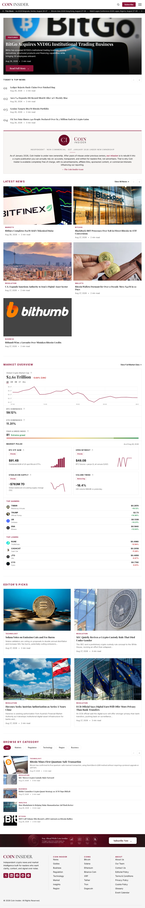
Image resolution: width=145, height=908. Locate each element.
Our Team (119, 863)
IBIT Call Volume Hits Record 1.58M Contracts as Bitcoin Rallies (46, 819)
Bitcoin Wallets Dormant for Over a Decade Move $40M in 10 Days (105, 288)
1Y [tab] (20, 382)
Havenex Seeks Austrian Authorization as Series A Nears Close (36, 708)
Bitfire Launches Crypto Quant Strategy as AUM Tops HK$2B (44, 791)
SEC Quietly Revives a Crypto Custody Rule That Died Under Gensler (105, 639)
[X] (5, 875)
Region (62, 748)
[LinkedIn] (11, 875)
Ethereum (88, 868)
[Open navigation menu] (140, 4)
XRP (86, 876)
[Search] (118, 4)
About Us (119, 859)
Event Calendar (122, 892)
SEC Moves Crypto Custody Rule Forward (36, 777)
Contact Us (120, 868)
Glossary (119, 888)
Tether (87, 880)
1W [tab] (11, 382)
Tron (86, 884)
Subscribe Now (123, 840)
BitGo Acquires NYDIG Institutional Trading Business (59, 44)
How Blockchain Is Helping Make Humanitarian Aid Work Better (46, 805)
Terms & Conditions (124, 876)
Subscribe (128, 4)
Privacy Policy (121, 880)
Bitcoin (87, 859)
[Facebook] (17, 875)
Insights (56, 884)
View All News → (122, 181)
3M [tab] (16, 382)
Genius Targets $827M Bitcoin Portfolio (29, 108)
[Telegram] (28, 875)
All (7, 748)
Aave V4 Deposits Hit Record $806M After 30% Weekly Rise (39, 97)
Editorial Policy (122, 872)
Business (75, 748)
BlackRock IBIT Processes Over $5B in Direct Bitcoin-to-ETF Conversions (106, 232)
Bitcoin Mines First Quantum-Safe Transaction (55, 761)
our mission (112, 155)
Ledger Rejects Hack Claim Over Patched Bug (32, 87)
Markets (18, 748)
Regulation (32, 748)
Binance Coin (90, 872)
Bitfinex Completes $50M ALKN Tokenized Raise (29, 230)
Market (56, 880)
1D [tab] (7, 382)
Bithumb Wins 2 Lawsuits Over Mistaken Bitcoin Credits (33, 342)
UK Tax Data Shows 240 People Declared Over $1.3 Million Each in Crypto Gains (49, 119)
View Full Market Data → (131, 365)
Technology (47, 748)
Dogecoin (88, 888)
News (55, 859)
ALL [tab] (24, 382)
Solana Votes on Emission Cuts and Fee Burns (30, 637)
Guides (56, 863)
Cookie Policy (121, 884)
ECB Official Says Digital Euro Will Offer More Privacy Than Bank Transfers (106, 708)
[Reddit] (22, 875)
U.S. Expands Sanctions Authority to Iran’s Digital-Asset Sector (36, 286)
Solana (87, 863)
